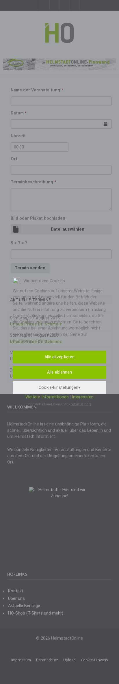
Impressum (83, 397)
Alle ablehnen (59, 372)
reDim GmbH (81, 404)
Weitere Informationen (47, 397)
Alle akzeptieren (59, 357)
